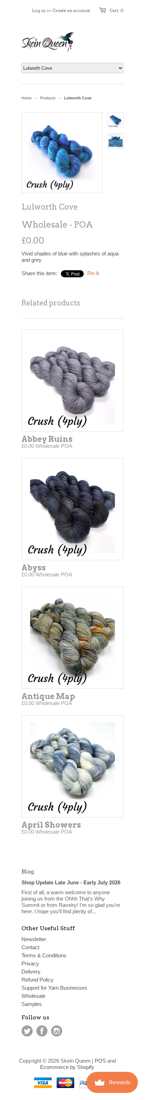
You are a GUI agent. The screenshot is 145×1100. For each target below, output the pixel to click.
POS (100, 1061)
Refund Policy (37, 980)
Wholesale (33, 996)
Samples (31, 1004)
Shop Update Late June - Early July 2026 (70, 882)
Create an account (71, 10)
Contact (30, 947)
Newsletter (33, 939)
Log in (38, 10)
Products (48, 98)
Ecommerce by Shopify (67, 1067)
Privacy (30, 963)
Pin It (93, 273)
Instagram (56, 1031)
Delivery (30, 972)
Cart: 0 (116, 10)
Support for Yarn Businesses (54, 988)
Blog (27, 871)
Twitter (27, 1031)
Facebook (42, 1031)
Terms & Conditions (44, 955)
